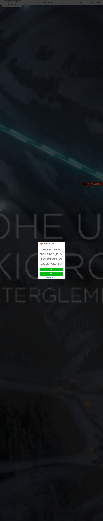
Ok (51, 269)
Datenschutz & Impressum (51, 277)
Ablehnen (51, 274)
